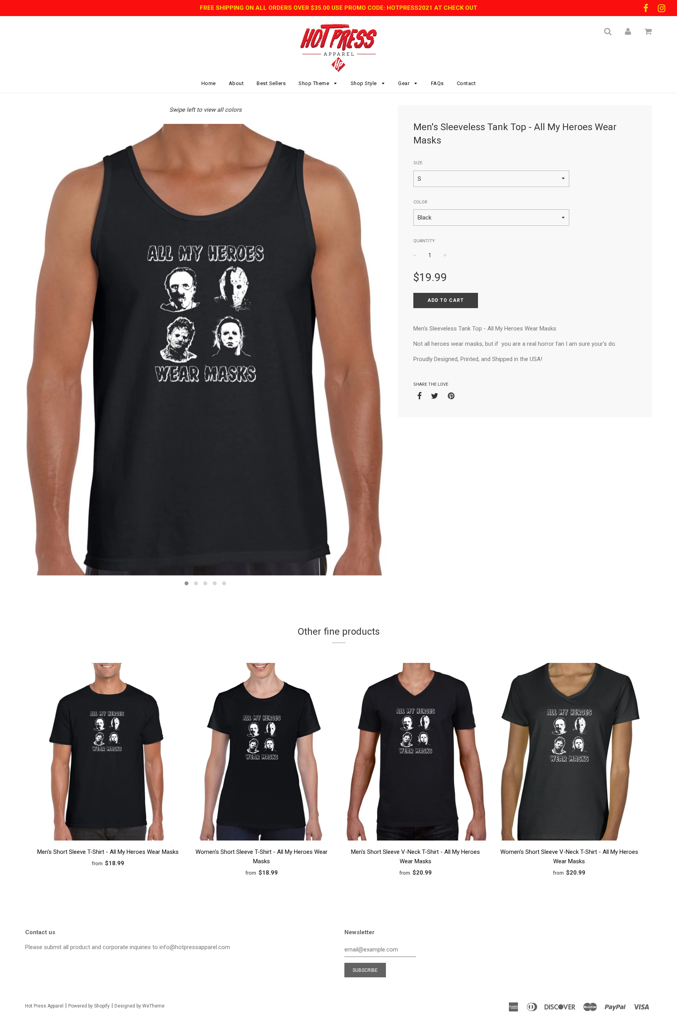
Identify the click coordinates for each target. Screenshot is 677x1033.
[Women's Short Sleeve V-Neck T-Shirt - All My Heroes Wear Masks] (569, 753)
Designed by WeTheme (139, 1006)
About (236, 83)
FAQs (437, 83)
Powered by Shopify (89, 1006)
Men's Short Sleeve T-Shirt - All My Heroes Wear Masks (108, 851)
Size (417, 162)
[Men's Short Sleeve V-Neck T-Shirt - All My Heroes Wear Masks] (415, 753)
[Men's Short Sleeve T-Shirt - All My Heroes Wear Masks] (108, 753)
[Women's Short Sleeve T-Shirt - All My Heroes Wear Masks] (262, 753)
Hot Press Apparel (44, 1006)
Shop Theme (315, 83)
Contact (466, 83)
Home (208, 83)
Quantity (424, 240)
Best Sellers (271, 83)
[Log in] (628, 31)
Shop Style (364, 83)
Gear (404, 83)
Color (420, 202)
